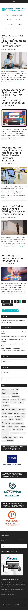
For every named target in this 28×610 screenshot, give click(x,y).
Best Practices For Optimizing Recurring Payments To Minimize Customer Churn (13, 40)
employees (5, 405)
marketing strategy (17, 423)
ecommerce (13, 402)
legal (23, 416)
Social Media (20, 429)
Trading (15, 437)
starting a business (15, 433)
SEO (14, 429)
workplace (10, 441)
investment (17, 416)
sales (3, 429)
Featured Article (9, 409)
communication (6, 396)
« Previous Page (6, 301)
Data (19, 399)
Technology (7, 437)
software (5, 433)
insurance (4, 416)
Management (19, 419)
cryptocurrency (15, 396)
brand (17, 389)
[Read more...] (17, 81)
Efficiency (20, 402)
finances (4, 413)
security (8, 429)
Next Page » (9, 304)
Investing (11, 416)
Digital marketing (5, 402)
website (3, 440)
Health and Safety (13, 413)
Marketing (6, 423)
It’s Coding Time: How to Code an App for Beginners (13, 258)
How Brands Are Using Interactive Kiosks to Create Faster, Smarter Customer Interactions (11, 154)
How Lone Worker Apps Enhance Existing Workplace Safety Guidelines (13, 210)
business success (10, 393)
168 (4, 304)
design (23, 399)
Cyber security (13, 399)
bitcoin (12, 389)
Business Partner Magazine (14, 9)
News (3, 426)
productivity (9, 426)
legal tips (11, 419)
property (16, 426)
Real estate (23, 426)
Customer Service (5, 399)
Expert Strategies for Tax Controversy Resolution (13, 336)
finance (22, 410)
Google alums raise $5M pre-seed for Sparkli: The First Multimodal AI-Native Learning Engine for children (13, 96)
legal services (4, 419)
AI (8, 389)
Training (21, 437)
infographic (23, 413)
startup (23, 433)
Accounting (4, 389)
